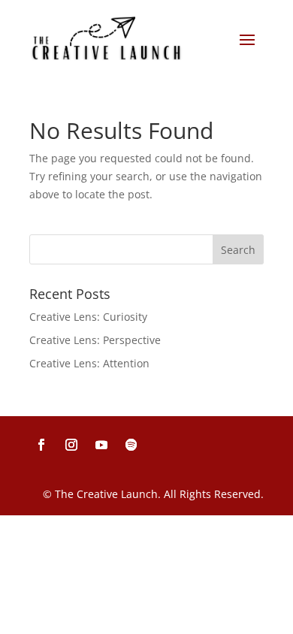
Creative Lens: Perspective (95, 340)
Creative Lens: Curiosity (88, 316)
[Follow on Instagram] (71, 445)
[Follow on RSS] (131, 445)
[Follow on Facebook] (41, 445)
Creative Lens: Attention (89, 363)
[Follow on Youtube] (101, 445)
